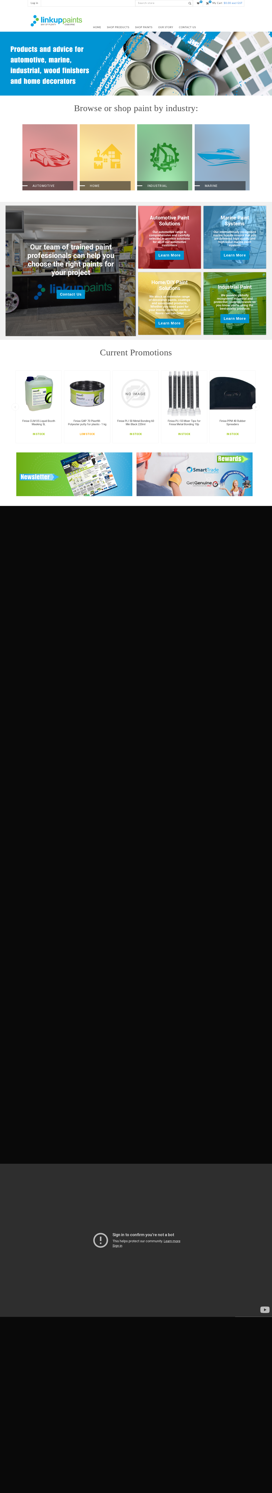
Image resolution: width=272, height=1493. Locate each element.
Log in (34, 3)
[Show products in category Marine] (222, 157)
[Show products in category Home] (107, 157)
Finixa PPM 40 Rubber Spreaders (233, 422)
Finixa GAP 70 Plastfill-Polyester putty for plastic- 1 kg (87, 422)
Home (95, 186)
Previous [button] (15, 407)
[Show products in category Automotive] (50, 157)
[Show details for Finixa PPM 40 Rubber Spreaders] (233, 393)
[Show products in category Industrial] (164, 157)
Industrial (157, 186)
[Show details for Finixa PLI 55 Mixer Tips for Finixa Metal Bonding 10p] (184, 393)
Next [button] (256, 407)
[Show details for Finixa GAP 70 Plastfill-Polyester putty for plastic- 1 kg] (87, 393)
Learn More (169, 255)
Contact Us (71, 294)
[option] (136, 64)
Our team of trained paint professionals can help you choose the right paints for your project (70, 260)
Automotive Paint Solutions (169, 221)
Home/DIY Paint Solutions (169, 285)
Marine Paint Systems (235, 221)
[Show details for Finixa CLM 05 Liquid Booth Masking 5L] (39, 393)
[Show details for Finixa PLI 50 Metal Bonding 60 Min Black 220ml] (136, 393)
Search (190, 3)
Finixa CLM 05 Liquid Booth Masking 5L (38, 422)
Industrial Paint (235, 287)
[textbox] (161, 3)
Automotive (44, 186)
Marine (211, 186)
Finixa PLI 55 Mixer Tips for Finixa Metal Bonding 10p (184, 422)
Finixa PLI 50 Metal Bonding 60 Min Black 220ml (135, 422)
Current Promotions (136, 352)
